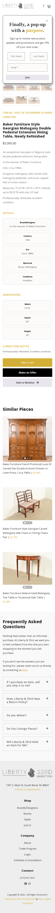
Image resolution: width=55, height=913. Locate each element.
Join (27, 77)
